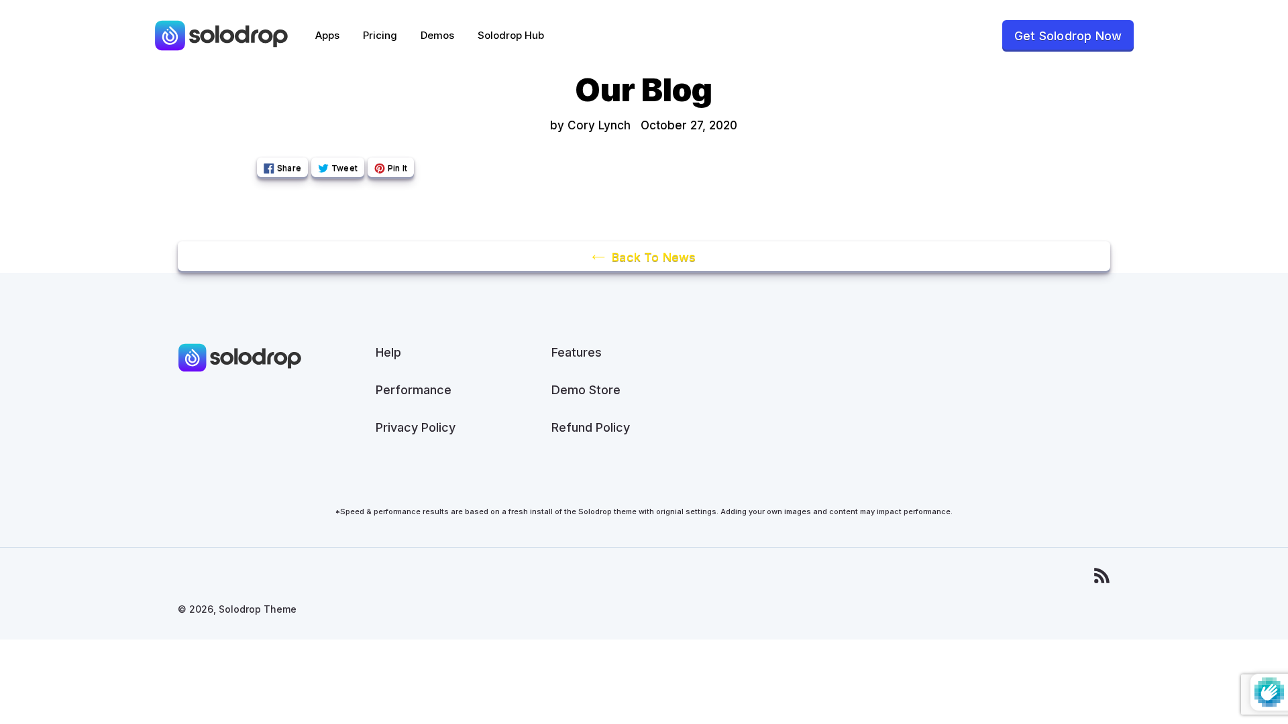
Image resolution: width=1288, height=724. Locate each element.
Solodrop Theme (258, 609)
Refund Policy (590, 427)
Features (576, 352)
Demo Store (586, 390)
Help (388, 352)
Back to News (654, 257)
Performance (413, 390)
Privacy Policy (415, 427)
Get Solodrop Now (1068, 36)
